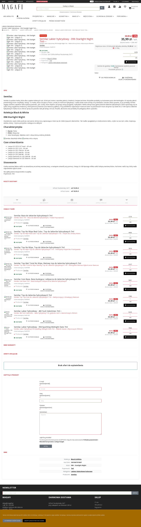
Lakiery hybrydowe (26, 30)
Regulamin (98, 507)
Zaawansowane (64, 12)
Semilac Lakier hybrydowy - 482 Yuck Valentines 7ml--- (38, 311)
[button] (116, 1)
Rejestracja (135, 1)
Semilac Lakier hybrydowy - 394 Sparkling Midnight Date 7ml (41, 327)
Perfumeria (121, 16)
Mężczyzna (87, 16)
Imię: (45, 395)
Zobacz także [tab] (17, 203)
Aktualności (98, 505)
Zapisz (135, 493)
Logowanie (125, 1)
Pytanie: (46, 406)
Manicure (51, 16)
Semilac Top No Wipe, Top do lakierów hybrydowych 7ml (39, 247)
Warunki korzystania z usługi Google (52, 442)
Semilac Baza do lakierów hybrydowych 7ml (33, 215)
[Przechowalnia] (124, 6)
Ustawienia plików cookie (12, 520)
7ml (50, 61)
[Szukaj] (102, 7)
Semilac (42, 45)
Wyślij (46, 446)
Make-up (75, 16)
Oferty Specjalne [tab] (72, 203)
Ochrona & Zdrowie (104, 16)
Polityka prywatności (91, 440)
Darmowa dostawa (76, 12)
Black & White (52, 59)
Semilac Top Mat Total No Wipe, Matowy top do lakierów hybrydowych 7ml (47, 263)
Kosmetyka (63, 16)
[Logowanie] (109, 6)
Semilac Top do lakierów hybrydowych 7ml (33, 295)
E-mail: (45, 383)
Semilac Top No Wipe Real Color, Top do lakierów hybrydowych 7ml (44, 231)
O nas (97, 502)
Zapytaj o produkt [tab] (101, 203)
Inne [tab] (126, 203)
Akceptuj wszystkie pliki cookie (34, 520)
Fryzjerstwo (37, 16)
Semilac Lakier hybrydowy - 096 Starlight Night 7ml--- (71, 30)
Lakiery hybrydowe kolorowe (43, 30)
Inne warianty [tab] (44, 203)
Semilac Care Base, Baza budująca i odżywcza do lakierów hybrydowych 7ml (47, 279)
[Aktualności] (114, 6)
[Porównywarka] (119, 6)
